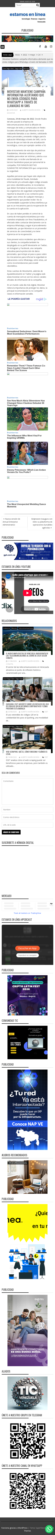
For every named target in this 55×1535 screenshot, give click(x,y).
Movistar (11, 113)
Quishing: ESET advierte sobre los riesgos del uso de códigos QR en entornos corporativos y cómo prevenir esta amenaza (27, 706)
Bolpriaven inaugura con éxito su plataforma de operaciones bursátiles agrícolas (41, 523)
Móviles (26, 68)
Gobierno (6, 628)
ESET (46, 712)
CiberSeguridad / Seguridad (12, 68)
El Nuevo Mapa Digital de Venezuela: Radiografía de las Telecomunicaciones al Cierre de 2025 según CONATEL (27, 655)
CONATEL (9, 664)
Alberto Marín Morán (31, 110)
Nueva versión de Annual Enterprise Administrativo (11, 522)
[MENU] (3, 47)
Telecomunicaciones (25, 628)
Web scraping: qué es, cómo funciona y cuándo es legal (26, 752)
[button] (49, 1529)
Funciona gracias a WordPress (14, 1528)
